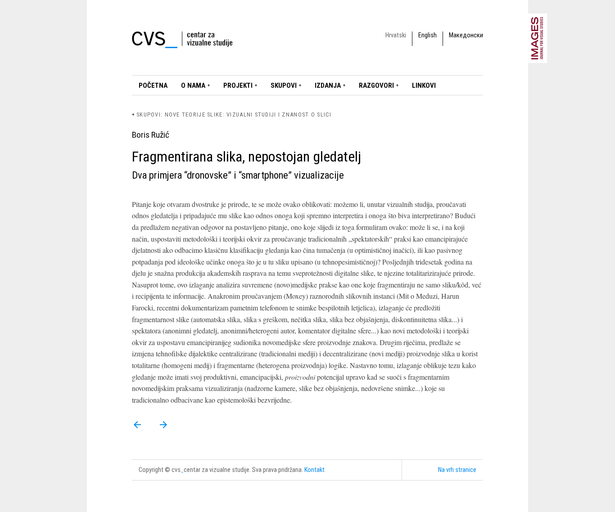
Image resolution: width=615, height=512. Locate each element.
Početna (153, 85)
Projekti (238, 85)
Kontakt (314, 470)
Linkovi (424, 85)
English (427, 35)
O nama (193, 85)
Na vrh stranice (457, 470)
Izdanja (328, 85)
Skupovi (284, 85)
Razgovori (376, 85)
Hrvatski (395, 35)
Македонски (466, 35)
